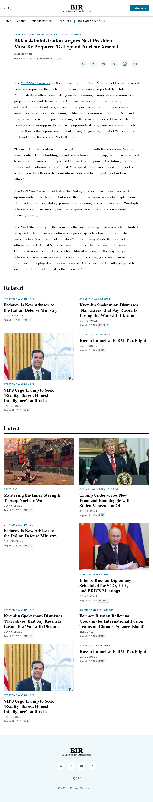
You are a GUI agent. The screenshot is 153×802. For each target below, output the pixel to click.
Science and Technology (96, 610)
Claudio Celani (14, 315)
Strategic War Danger (29, 34)
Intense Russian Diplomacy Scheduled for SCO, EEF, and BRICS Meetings (105, 585)
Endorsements (42, 21)
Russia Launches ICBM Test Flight (112, 340)
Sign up (76, 778)
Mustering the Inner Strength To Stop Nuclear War (32, 497)
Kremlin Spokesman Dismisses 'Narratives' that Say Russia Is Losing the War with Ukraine (108, 309)
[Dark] (5, 8)
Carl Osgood (23, 54)
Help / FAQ (64, 21)
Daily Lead (11, 489)
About (21, 21)
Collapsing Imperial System (98, 489)
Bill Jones (86, 631)
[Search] (9, 8)
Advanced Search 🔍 (91, 21)
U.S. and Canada (59, 34)
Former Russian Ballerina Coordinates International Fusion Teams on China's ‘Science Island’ (112, 620)
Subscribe (139, 8)
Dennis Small (88, 320)
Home (7, 21)
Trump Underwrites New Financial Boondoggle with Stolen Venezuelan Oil (105, 500)
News (77, 34)
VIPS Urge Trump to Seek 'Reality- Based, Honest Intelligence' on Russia (29, 395)
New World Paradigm (93, 574)
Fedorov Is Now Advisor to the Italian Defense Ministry (30, 307)
